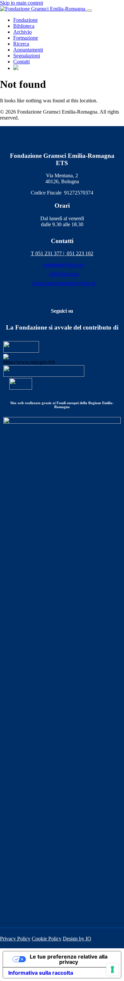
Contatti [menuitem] (21, 61)
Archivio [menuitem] (22, 32)
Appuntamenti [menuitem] (28, 50)
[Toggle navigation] (89, 11)
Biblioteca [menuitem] (23, 26)
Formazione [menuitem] (25, 38)
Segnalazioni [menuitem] (26, 55)
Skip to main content (21, 3)
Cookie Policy (47, 938)
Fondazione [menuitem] (25, 20)
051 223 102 (80, 253)
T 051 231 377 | (49, 253)
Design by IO (77, 938)
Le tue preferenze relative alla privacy (68, 959)
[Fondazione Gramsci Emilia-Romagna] (43, 9)
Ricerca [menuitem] (21, 44)
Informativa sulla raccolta (40, 972)
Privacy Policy (15, 938)
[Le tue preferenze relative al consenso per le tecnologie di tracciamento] (112, 969)
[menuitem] (16, 68)
